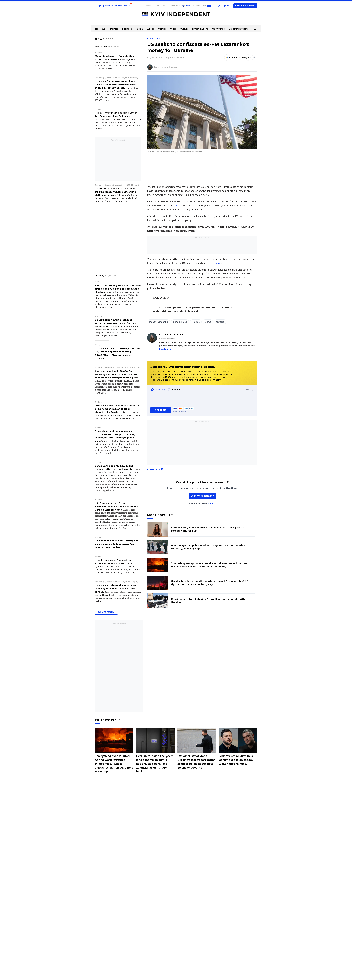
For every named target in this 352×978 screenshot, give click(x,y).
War (104, 29)
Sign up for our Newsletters (113, 5)
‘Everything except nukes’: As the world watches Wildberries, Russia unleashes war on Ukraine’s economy (114, 764)
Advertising (174, 6)
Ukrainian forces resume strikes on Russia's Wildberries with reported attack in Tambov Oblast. (116, 84)
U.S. (176, 205)
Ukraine (220, 321)
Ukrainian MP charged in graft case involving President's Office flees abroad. (116, 588)
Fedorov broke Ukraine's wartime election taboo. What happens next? (236, 760)
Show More (106, 612)
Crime (208, 321)
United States (180, 321)
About (149, 6)
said (218, 263)
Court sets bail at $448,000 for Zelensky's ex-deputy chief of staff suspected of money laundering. (116, 374)
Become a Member (245, 5)
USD (248, 389)
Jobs (164, 6)
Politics (114, 29)
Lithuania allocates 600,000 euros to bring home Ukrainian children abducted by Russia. (117, 408)
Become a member (202, 495)
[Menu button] (96, 28)
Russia (139, 29)
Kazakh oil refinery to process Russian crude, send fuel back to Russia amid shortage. (118, 288)
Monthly (160, 389)
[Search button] (255, 29)
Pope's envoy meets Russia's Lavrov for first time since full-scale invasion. (116, 116)
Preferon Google (239, 57)
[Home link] (176, 14)
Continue (160, 410)
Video (173, 29)
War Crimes (218, 29)
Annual (176, 389)
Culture (184, 29)
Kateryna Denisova (168, 67)
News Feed (153, 38)
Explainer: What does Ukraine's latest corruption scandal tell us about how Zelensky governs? (196, 762)
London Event (199, 6)
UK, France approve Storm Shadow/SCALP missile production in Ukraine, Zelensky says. (116, 506)
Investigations (200, 29)
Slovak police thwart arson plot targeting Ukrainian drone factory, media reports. (115, 323)
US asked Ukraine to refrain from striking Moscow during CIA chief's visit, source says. (115, 191)
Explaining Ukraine (239, 29)
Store (187, 6)
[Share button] (254, 57)
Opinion (162, 29)
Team (157, 6)
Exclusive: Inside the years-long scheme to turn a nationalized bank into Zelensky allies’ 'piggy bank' (155, 764)
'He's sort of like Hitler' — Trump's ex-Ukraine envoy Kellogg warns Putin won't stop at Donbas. (117, 543)
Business (127, 29)
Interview (136, 537)
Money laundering (158, 321)
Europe (150, 29)
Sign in (211, 503)
